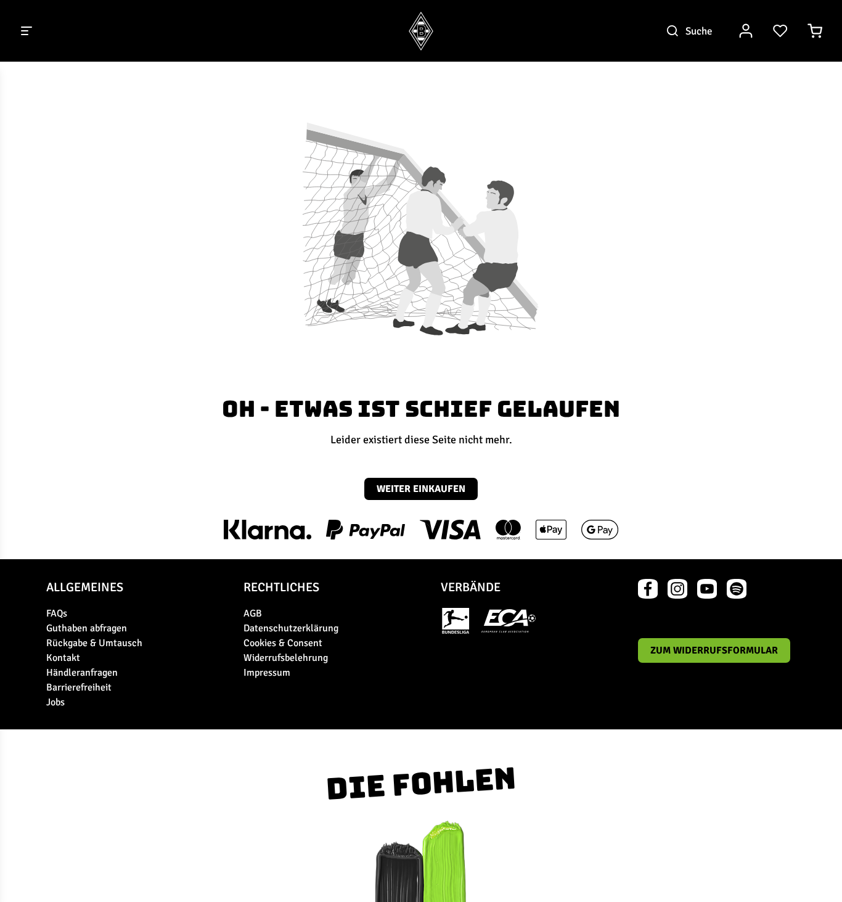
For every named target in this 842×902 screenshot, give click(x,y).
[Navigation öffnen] (27, 30)
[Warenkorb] (814, 30)
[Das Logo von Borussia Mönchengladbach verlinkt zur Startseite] (421, 31)
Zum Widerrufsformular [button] (714, 650)
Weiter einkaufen (421, 489)
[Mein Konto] (745, 30)
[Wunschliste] (780, 30)
